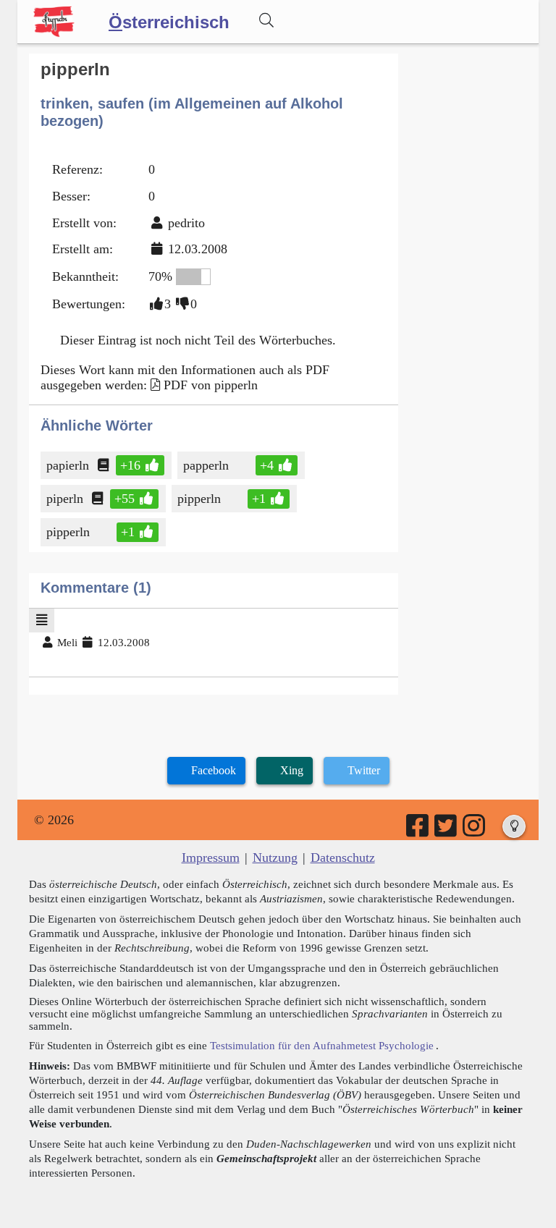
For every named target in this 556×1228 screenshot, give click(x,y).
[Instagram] (475, 830)
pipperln (199, 498)
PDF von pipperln (211, 385)
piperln (64, 498)
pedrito (186, 223)
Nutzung (275, 857)
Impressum (211, 857)
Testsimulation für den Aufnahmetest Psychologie (322, 1045)
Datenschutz (343, 857)
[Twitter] (446, 830)
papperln (206, 465)
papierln (67, 465)
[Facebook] (418, 830)
